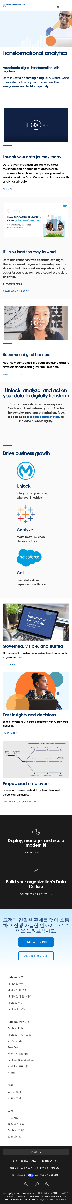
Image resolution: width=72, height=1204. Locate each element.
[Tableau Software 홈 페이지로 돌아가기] (15, 4)
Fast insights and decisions (29, 715)
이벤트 (11, 1072)
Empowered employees (27, 783)
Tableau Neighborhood (21, 1060)
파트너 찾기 (14, 1091)
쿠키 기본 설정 (19, 1175)
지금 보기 (7, 189)
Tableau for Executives (33, 894)
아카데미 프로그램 (18, 1066)
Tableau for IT (33, 852)
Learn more (10, 733)
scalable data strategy (45, 417)
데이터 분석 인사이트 (19, 996)
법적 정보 (14, 1167)
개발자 (35, 1160)
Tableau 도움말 (16, 1130)
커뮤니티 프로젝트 (18, 1053)
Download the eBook (16, 291)
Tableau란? (15, 977)
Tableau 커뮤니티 (19, 1022)
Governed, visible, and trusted (33, 646)
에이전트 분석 (15, 983)
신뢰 (15, 1160)
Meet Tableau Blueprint (17, 801)
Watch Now (10, 374)
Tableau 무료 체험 (36, 942)
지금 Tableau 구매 (36, 956)
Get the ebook (11, 664)
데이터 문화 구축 (17, 990)
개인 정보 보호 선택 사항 (46, 1175)
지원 (11, 1111)
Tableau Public (16, 1028)
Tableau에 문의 (16, 1009)
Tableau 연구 (15, 1002)
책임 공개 (55, 1167)
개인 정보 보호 (42, 1167)
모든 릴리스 (14, 1136)
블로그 (24, 1160)
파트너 (12, 1085)
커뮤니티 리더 (15, 1041)
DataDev (13, 1047)
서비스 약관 (26, 1167)
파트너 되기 (14, 1098)
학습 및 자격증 (16, 1123)
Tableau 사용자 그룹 (19, 1034)
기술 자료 (13, 1117)
